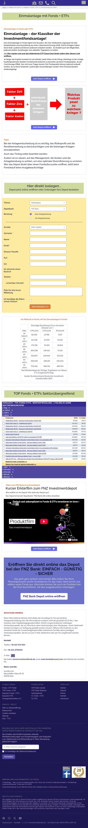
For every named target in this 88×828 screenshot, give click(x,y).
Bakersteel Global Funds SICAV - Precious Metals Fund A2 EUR (26, 453)
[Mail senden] (40, 3)
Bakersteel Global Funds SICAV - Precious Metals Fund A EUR (25, 451)
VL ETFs (34, 698)
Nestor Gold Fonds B (12, 434)
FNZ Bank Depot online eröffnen (44, 596)
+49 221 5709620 (15, 650)
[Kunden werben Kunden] (34, 3)
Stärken (63, 688)
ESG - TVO (6, 719)
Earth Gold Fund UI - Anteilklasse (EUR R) (19, 431)
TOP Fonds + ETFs (9, 690)
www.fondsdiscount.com (52, 659)
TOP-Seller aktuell (38, 688)
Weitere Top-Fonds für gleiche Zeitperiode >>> (21, 464)
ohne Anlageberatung (43, 214)
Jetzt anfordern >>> (40, 307)
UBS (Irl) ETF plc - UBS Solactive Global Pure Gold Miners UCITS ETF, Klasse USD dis (34, 459)
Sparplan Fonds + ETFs (10, 693)
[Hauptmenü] (84, 2)
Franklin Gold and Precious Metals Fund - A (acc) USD (23, 456)
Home (4, 7)
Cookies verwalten (9, 713)
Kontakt (63, 696)
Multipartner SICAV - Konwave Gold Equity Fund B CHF (23, 426)
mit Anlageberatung (42, 218)
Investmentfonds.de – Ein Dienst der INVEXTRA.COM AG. (52, 823)
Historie (63, 690)
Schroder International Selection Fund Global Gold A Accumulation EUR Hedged (32, 448)
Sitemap (5, 716)
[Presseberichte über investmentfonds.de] (67, 772)
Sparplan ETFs (7, 696)
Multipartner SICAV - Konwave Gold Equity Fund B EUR (23, 429)
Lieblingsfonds (36, 693)
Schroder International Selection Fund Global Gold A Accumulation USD (29, 440)
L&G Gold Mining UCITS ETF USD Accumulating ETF (24, 437)
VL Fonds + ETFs (37, 696)
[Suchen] (53, 3)
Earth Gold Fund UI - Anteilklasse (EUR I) (19, 423)
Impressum (64, 698)
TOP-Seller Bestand (38, 690)
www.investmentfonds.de (23, 659)
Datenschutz (7, 710)
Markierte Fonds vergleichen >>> (16, 461)
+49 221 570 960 (18, 645)
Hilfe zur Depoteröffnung (11, 708)
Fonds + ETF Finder (9, 688)
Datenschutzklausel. (27, 751)
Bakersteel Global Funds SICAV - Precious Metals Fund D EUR (25, 445)
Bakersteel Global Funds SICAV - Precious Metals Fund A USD (25, 442)
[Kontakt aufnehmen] (47, 3)
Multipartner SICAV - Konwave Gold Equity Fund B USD (23, 421)
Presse (62, 693)
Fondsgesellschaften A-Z (11, 698)
